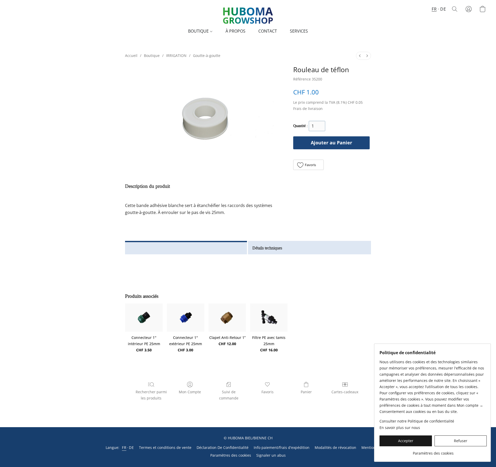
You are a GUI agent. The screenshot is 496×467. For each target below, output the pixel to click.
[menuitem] (359, 56)
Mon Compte (190, 391)
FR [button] (434, 9)
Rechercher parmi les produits (151, 395)
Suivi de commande (228, 395)
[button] (248, 14)
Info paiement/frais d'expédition (281, 447)
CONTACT (267, 31)
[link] (433, 451)
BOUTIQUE (199, 31)
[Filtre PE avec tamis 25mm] (269, 317)
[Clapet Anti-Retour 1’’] (227, 317)
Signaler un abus (271, 455)
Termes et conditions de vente (165, 447)
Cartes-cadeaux (344, 391)
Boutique (152, 55)
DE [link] (131, 447)
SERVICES (299, 31)
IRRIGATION (176, 55)
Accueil (131, 55)
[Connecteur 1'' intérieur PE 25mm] (143, 317)
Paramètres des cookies (230, 455)
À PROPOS (235, 31)
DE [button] (443, 9)
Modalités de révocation (335, 447)
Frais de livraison (308, 108)
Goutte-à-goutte (206, 55)
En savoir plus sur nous (399, 427)
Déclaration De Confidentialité (223, 447)
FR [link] (124, 447)
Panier (306, 391)
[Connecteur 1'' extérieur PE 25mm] (185, 317)
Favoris (267, 391)
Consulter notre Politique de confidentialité (416, 421)
